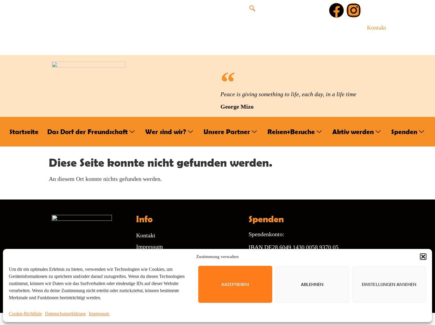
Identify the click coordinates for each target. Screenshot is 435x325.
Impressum (99, 313)
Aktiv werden (353, 132)
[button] (423, 257)
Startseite (23, 132)
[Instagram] (353, 10)
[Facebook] (336, 10)
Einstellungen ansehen (389, 284)
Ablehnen (312, 284)
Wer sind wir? (165, 132)
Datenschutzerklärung (65, 313)
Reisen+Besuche (291, 132)
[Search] (312, 33)
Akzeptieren (235, 284)
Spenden (404, 132)
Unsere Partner (227, 132)
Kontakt (376, 27)
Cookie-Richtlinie (25, 313)
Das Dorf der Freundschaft (87, 132)
